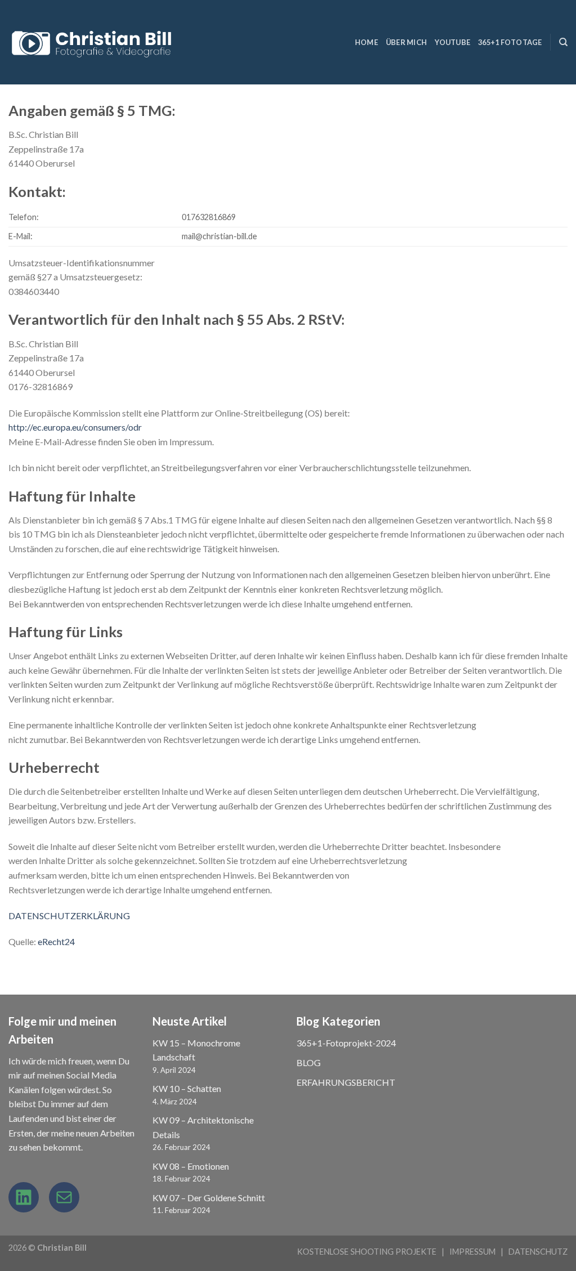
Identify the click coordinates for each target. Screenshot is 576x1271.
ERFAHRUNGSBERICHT (345, 1082)
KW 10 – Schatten (186, 1088)
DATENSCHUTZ (538, 1251)
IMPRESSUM (472, 1251)
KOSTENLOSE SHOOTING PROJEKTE (366, 1251)
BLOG (308, 1062)
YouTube (452, 42)
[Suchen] (563, 42)
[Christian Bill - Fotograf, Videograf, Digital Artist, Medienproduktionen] (93, 42)
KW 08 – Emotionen (190, 1166)
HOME (366, 42)
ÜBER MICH (406, 42)
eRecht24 (56, 941)
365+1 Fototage (510, 42)
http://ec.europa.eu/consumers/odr (75, 427)
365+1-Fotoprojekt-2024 (346, 1042)
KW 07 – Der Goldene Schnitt (208, 1197)
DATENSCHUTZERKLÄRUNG (69, 915)
